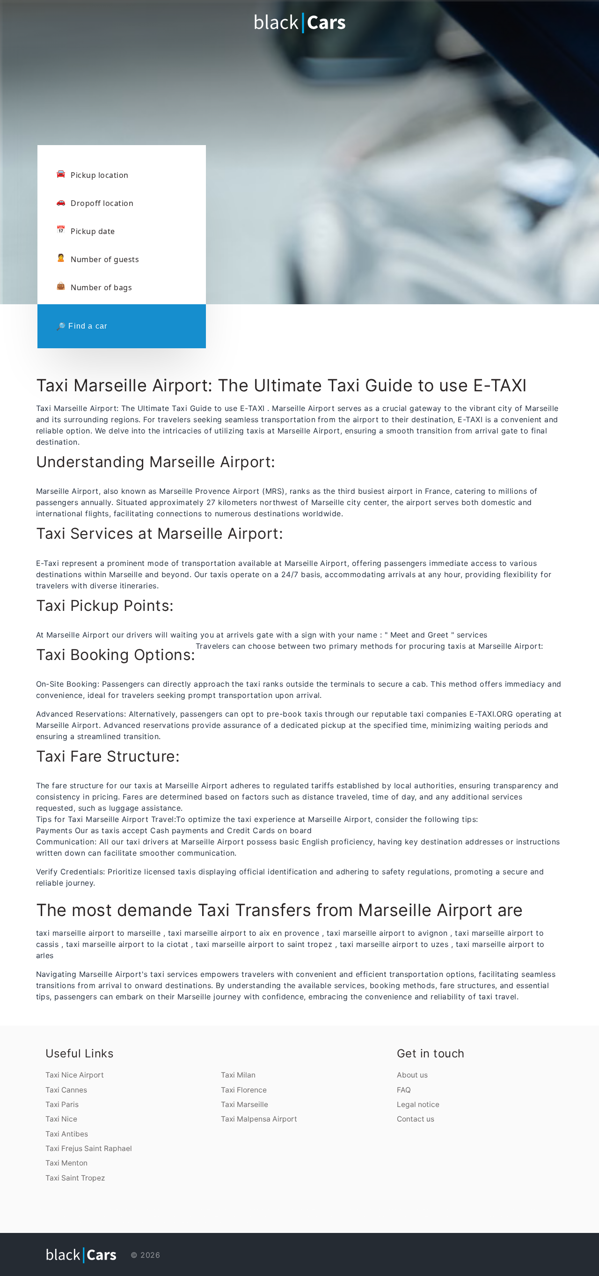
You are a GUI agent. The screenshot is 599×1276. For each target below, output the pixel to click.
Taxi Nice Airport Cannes (138, 1209)
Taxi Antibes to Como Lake (258, 1216)
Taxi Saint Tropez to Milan (58, 1216)
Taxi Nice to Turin (352, 1216)
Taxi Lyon (360, 1209)
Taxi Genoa (400, 1209)
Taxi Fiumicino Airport (174, 1209)
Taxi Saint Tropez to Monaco (44, 1216)
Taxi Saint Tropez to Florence (96, 1216)
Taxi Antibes (66, 1133)
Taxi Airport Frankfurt (43, 1222)
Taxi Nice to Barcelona (299, 1216)
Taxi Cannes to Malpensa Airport (458, 1209)
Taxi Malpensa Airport (259, 1119)
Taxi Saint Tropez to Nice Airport (543, 1209)
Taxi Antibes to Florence (244, 1216)
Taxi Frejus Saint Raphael (88, 1148)
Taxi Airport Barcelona (66, 1222)
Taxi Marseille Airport (382, 1216)
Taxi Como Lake (413, 1209)
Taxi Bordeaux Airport (416, 1216)
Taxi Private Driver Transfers (207, 1222)
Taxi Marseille (244, 1104)
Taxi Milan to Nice (220, 1209)
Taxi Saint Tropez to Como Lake (113, 1216)
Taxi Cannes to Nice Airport (496, 1209)
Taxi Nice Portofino (239, 1209)
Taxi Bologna (383, 1209)
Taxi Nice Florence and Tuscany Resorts (285, 1209)
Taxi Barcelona (372, 1216)
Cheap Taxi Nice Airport (124, 1209)
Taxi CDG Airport (427, 1216)
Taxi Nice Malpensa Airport (314, 1209)
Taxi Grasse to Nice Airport (328, 1216)
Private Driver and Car (222, 1222)
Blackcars (167, 1222)
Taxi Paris (62, 1104)
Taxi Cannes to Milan (444, 1209)
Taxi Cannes (66, 1089)
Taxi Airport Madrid (54, 1222)
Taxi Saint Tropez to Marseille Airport (168, 1216)
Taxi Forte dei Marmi (432, 1209)
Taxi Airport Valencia (534, 1216)
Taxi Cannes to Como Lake (135, 1222)
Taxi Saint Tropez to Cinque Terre (148, 1216)
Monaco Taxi (237, 1222)
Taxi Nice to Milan (229, 1209)
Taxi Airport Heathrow (101, 1222)
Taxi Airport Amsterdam (547, 1216)
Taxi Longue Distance (247, 1222)
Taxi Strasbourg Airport (459, 1216)
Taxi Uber (231, 1222)
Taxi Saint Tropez (75, 1177)
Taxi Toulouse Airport (404, 1216)
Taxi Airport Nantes (471, 1216)
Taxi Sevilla (491, 1216)
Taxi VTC (182, 1222)
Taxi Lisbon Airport (89, 1222)
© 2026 (144, 1255)
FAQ (404, 1089)
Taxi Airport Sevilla (499, 1216)
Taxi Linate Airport (446, 1216)
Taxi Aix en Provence (344, 1209)
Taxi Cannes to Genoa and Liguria (513, 1209)
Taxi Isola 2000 (206, 1209)
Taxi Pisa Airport (147, 1222)
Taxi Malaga (507, 1216)
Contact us (415, 1119)
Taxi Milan (238, 1075)
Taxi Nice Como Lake (302, 1209)
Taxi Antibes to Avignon (271, 1216)
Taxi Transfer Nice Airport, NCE (108, 1209)
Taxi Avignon (335, 1209)
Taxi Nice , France (124, 1222)
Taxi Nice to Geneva (362, 1216)
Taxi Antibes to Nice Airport (187, 1216)
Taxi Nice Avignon (327, 1209)
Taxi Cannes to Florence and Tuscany (478, 1209)
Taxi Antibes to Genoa (231, 1216)
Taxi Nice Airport (74, 1075)
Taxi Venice (389, 1209)
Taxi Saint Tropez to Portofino (130, 1216)
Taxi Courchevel (374, 1209)
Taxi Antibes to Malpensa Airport (215, 1216)
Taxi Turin (406, 1209)
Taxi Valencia (524, 1216)
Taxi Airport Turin (482, 1216)
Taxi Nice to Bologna (341, 1216)
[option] (299, 121)
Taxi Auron (213, 1209)
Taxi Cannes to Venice (528, 1209)
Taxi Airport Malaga (516, 1216)
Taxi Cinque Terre (422, 1209)
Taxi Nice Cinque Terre (251, 1209)
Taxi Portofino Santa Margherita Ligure (190, 1209)
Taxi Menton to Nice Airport (313, 1216)
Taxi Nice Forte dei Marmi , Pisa (265, 1209)
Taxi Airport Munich (78, 1222)
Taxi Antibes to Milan (200, 1216)
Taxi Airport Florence (158, 1222)
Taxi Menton (66, 1163)
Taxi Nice (61, 1119)
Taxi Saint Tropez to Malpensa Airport (77, 1216)
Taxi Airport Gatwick (113, 1222)
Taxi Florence (244, 1089)
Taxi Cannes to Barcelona (285, 1216)
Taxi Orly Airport (436, 1216)
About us (412, 1075)
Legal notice (418, 1104)
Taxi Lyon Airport (393, 1216)
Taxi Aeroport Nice (150, 1209)
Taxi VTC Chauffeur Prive (191, 1222)
